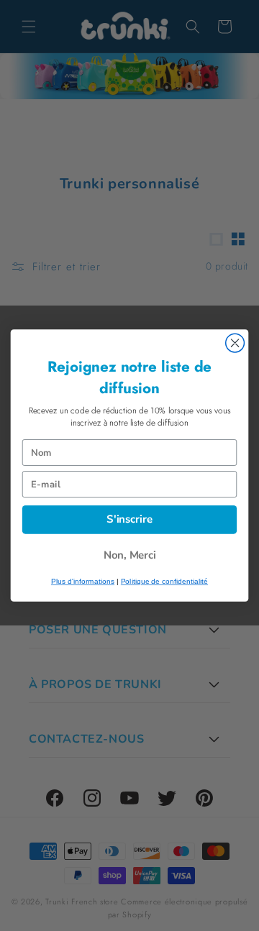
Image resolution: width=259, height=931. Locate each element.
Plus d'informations (82, 581)
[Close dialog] (235, 343)
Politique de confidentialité (164, 581)
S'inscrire (129, 520)
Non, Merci (130, 555)
